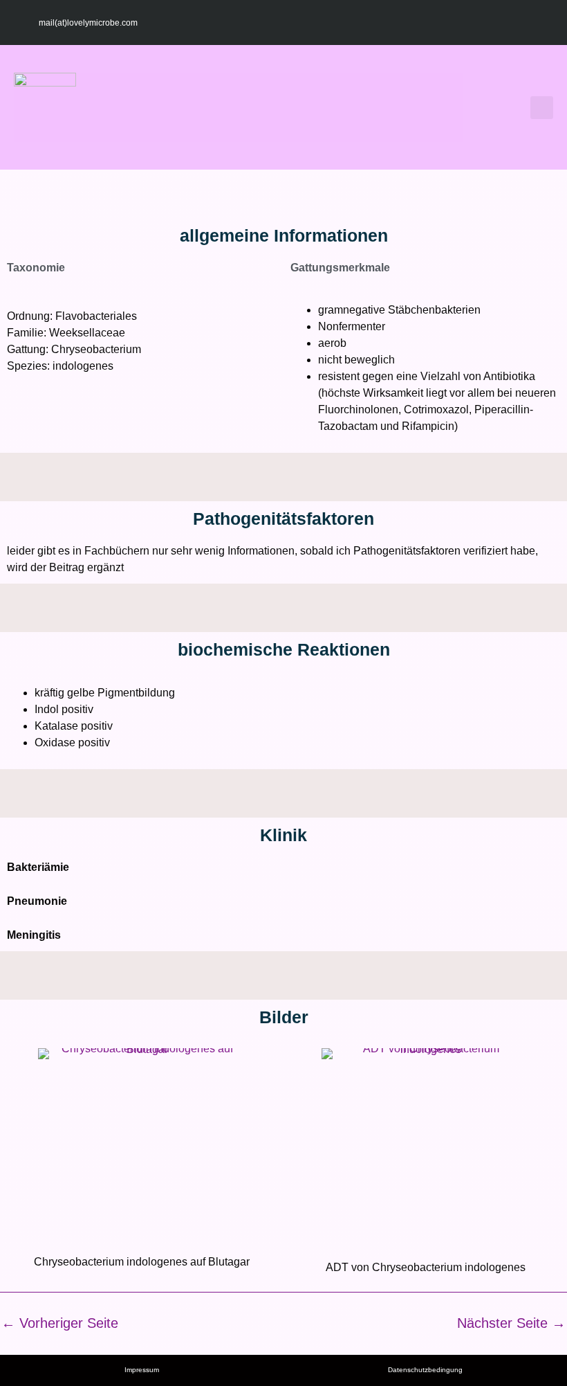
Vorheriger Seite (59, 1323)
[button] (283, 107)
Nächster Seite (511, 1323)
